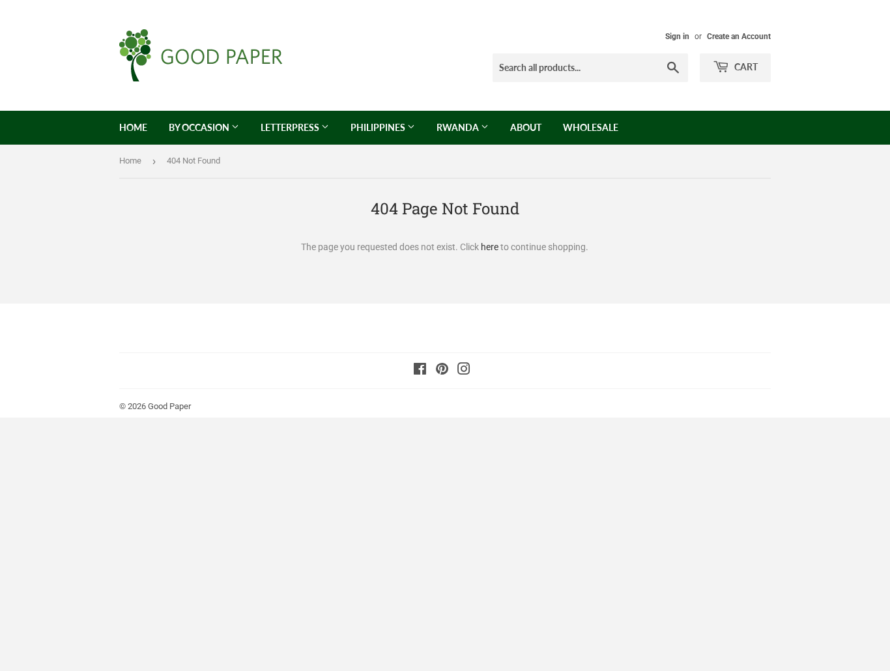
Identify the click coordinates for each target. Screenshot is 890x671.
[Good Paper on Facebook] (420, 370)
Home (133, 127)
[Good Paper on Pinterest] (442, 370)
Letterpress (291, 127)
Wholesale (590, 127)
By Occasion (200, 127)
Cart (745, 66)
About (525, 127)
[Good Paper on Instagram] (463, 370)
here (489, 247)
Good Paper (169, 406)
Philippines (379, 127)
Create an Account (739, 36)
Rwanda (459, 127)
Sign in (677, 36)
